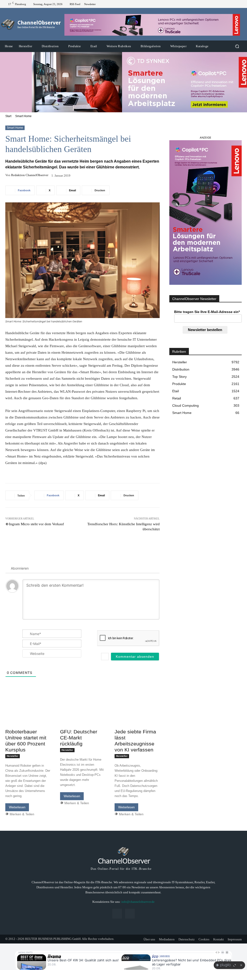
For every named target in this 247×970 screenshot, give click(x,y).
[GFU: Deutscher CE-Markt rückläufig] (82, 715)
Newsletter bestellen (205, 330)
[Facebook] (234, 4)
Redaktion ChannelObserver (29, 175)
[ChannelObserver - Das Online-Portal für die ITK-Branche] (31, 24)
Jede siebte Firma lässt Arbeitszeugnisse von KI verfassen (135, 740)
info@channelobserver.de (138, 902)
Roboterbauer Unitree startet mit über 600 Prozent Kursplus (25, 740)
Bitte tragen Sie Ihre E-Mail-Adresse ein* (207, 312)
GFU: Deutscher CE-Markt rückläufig (78, 737)
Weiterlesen (17, 807)
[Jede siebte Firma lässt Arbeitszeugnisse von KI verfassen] (137, 715)
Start (8, 116)
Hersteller (12, 756)
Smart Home (23, 116)
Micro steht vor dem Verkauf (36, 524)
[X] (240, 4)
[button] (237, 46)
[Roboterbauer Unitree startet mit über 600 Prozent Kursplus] (27, 715)
